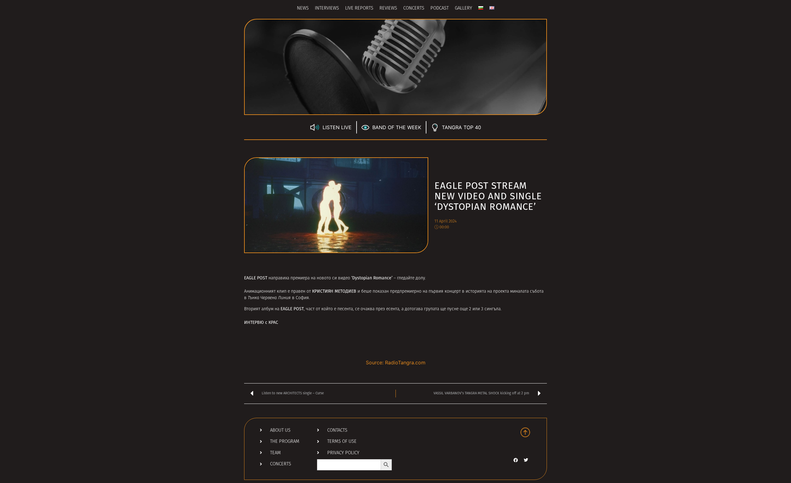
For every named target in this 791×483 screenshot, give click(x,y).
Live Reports (359, 8)
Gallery (463, 8)
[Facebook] (515, 460)
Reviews (388, 8)
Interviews (327, 8)
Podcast (439, 8)
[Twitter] (526, 460)
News (303, 8)
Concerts (413, 8)
